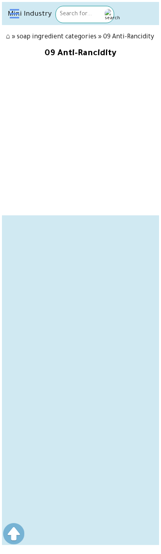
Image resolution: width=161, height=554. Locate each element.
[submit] (112, 15)
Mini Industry (30, 14)
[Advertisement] (80, 296)
